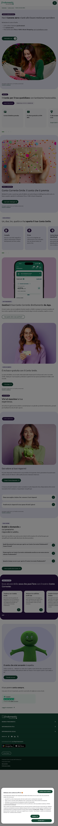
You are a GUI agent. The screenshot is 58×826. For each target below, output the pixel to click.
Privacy (41, 809)
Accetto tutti (41, 820)
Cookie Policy (36, 809)
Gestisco (34, 816)
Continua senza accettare (45, 791)
